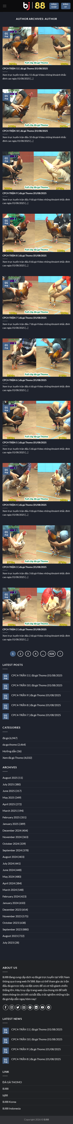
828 (51, 653)
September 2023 (12, 929)
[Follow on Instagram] (12, 1007)
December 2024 (12, 830)
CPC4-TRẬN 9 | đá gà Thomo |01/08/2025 (25, 193)
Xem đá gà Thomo (13, 757)
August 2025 (10, 777)
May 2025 (8, 797)
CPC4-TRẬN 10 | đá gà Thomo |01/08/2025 (25, 131)
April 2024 (9, 883)
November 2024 (12, 837)
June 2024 (9, 869)
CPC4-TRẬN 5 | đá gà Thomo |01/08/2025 (25, 442)
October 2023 (11, 922)
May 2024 (8, 876)
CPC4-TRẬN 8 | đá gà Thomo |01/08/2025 (25, 255)
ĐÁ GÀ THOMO (12, 1082)
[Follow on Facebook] (5, 1007)
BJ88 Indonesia (12, 1108)
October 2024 (11, 843)
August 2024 (10, 856)
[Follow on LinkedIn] (36, 1007)
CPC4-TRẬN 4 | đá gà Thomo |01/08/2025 (25, 504)
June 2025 (9, 790)
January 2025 (11, 823)
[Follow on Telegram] (48, 1007)
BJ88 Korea (9, 1101)
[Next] (60, 654)
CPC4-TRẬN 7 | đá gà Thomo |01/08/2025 (25, 317)
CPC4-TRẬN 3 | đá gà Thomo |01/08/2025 (25, 567)
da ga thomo (10, 744)
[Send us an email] (24, 1007)
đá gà (6, 738)
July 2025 (8, 784)
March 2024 (10, 889)
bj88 (5, 1095)
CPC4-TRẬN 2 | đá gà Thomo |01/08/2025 (25, 629)
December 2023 (12, 909)
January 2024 (11, 902)
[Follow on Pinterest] (30, 1007)
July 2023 (8, 942)
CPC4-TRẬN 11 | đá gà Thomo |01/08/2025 (25, 68)
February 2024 (11, 896)
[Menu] (5, 6)
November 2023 (12, 916)
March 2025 (10, 810)
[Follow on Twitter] (18, 1007)
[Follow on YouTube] (42, 1007)
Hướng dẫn (9, 751)
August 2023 (10, 935)
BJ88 (5, 1088)
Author (51, 18)
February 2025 (11, 817)
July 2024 (8, 863)
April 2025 (9, 804)
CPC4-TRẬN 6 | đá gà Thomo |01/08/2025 (25, 380)
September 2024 (12, 850)
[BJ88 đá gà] (34, 6)
